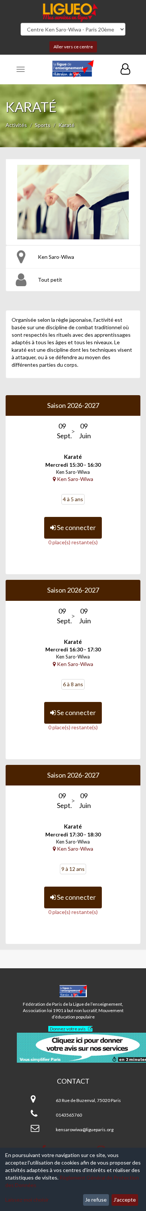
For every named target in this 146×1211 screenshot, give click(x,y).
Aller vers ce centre (73, 46)
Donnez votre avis (68, 1029)
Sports (43, 125)
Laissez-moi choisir (27, 1199)
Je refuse (96, 1199)
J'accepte (124, 1199)
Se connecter (76, 527)
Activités (16, 125)
